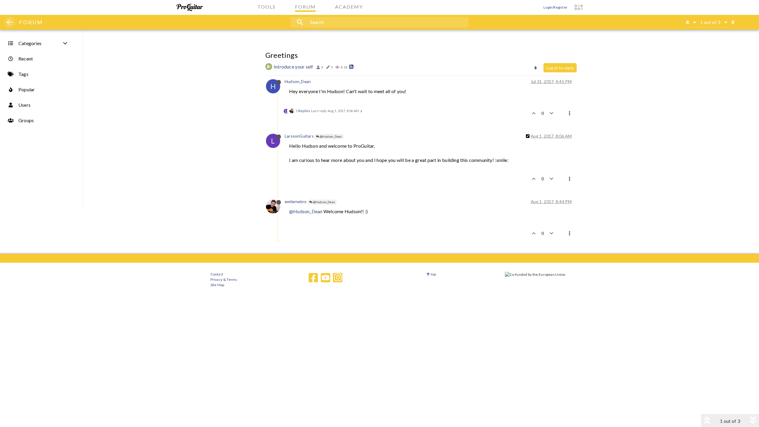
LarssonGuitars (299, 135)
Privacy (216, 279)
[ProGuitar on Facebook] (313, 278)
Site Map (217, 285)
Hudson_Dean (298, 81)
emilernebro (296, 201)
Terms (231, 279)
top (433, 274)
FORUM (31, 22)
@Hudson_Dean (330, 136)
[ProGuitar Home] (189, 7)
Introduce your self (293, 66)
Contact (217, 274)
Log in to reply (560, 67)
